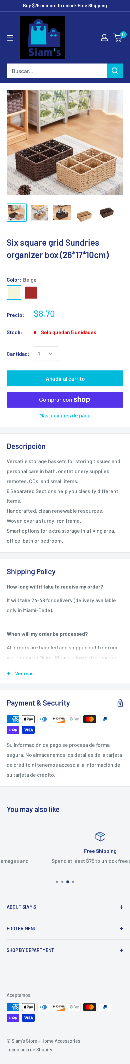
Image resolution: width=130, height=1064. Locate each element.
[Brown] (31, 293)
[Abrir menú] (10, 38)
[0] (118, 38)
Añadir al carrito (65, 378)
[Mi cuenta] (104, 37)
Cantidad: (18, 353)
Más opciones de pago (65, 415)
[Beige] (14, 293)
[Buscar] (115, 71)
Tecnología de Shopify (29, 1049)
